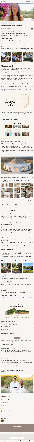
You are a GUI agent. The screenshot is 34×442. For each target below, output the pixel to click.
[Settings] (33, 20)
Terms (18, 435)
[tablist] (4, 402)
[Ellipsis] (33, 410)
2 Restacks (10, 396)
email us (11, 202)
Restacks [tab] (6, 402)
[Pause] (1, 20)
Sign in (31, 1)
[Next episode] (3, 20)
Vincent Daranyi (9, 28)
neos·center (16, 200)
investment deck (8, 115)
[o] (2, 421)
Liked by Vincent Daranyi (6, 411)
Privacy (16, 435)
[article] (17, 421)
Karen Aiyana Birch (3, 28)
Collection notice (22, 435)
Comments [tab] (2, 402)
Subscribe (27, 1)
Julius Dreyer (5, 410)
